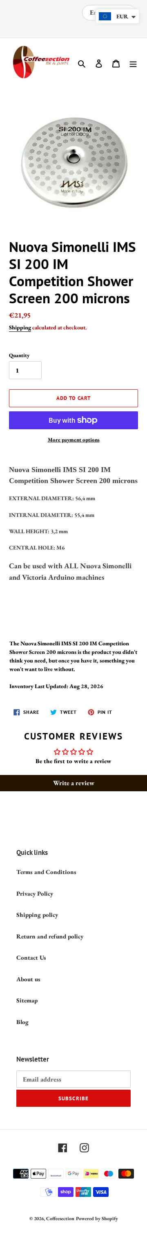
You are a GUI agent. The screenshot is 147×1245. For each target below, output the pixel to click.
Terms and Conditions (46, 872)
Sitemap (27, 1000)
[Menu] (133, 63)
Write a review (73, 783)
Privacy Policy (34, 893)
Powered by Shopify (97, 1218)
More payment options (74, 439)
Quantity (19, 355)
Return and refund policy (49, 936)
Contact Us (31, 957)
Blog (22, 1022)
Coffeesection (60, 1218)
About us (28, 979)
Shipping (20, 327)
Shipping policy (37, 914)
